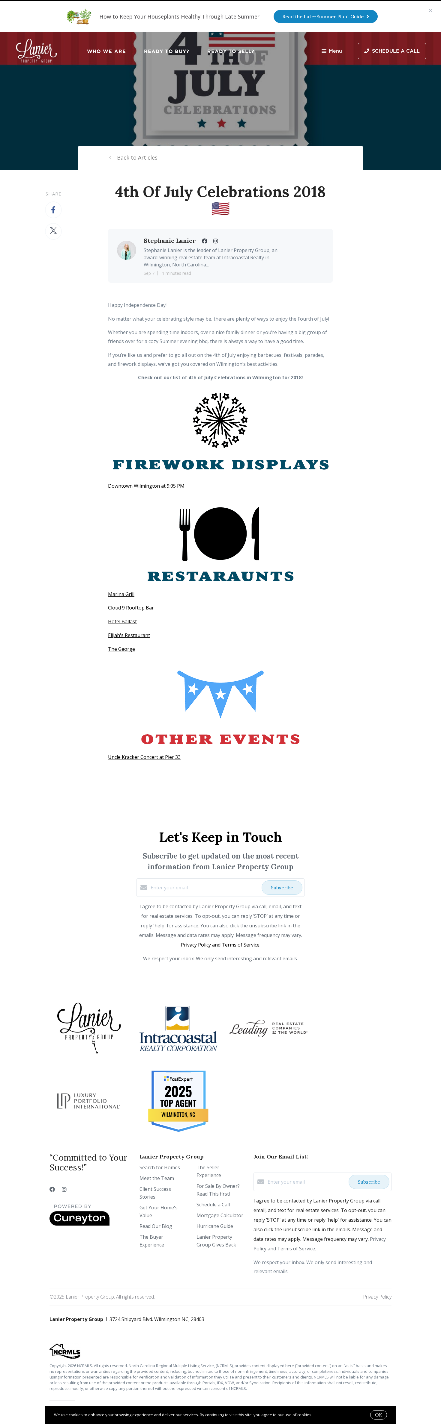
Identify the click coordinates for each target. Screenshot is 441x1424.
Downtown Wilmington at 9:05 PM (146, 486)
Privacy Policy (377, 1296)
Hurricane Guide (214, 1226)
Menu (335, 51)
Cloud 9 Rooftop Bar (131, 607)
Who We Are (106, 51)
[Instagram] (64, 1189)
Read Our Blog (156, 1226)
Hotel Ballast (122, 621)
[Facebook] (52, 1189)
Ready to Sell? (230, 51)
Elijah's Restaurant (129, 635)
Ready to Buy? (166, 51)
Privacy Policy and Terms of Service (220, 944)
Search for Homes (160, 1167)
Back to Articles (137, 157)
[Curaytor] (80, 1224)
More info (322, 1414)
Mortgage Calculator (219, 1215)
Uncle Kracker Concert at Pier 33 (144, 757)
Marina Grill (121, 594)
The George (121, 649)
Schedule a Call (213, 1204)
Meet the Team (157, 1178)
